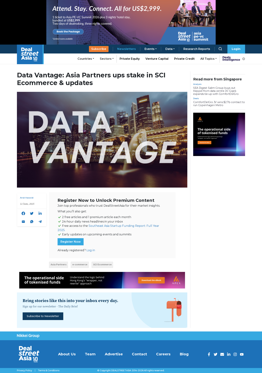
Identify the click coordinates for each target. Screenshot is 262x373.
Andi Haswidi (27, 197)
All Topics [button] (207, 58)
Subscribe (98, 49)
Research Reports (196, 49)
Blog (184, 354)
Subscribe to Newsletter (43, 316)
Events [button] (150, 49)
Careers (163, 354)
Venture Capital (156, 58)
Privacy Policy (24, 370)
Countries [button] (85, 58)
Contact (139, 354)
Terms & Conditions (48, 370)
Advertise (114, 354)
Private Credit (184, 58)
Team (90, 354)
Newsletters (126, 49)
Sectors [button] (106, 58)
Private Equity (130, 58)
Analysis (197, 84)
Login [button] (236, 49)
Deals (196, 98)
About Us (67, 354)
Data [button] (169, 49)
